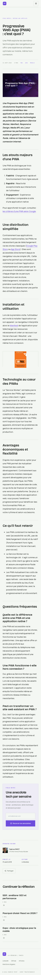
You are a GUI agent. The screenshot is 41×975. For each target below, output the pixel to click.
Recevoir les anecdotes (22, 823)
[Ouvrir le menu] (36, 3)
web (26, 63)
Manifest (14, 325)
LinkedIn (6, 961)
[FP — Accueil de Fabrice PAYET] (4, 3)
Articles (21, 961)
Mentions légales (9, 964)
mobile (32, 63)
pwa (22, 63)
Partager (10, 871)
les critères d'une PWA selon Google (19, 211)
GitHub (13, 961)
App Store (15, 249)
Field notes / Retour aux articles (15, 18)
